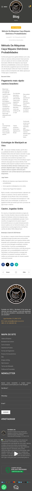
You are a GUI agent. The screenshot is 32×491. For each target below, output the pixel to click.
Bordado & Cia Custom (7, 341)
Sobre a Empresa (6, 338)
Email (3, 403)
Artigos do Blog (5, 360)
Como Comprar (5, 344)
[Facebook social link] (3, 264)
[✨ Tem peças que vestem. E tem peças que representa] (16, 453)
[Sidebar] (2, 149)
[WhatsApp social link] (16, 264)
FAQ (2, 357)
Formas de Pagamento (7, 351)
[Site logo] (16, 6)
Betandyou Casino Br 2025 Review (11, 232)
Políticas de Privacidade (8, 369)
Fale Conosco (5, 363)
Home (16, 20)
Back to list (16, 272)
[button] (4, 487)
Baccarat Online (5, 76)
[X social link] (7, 264)
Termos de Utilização (7, 366)
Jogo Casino (4, 177)
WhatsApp (4, 396)
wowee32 (9, 37)
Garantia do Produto (7, 347)
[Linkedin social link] (12, 264)
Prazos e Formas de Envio (8, 354)
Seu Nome (4, 388)
